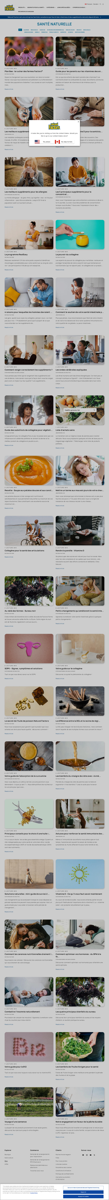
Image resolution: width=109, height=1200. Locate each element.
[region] (54, 1192)
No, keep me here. (67, 142)
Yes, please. (46, 142)
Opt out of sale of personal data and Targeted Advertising (83, 1187)
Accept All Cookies (83, 1196)
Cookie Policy (34, 1193)
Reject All (83, 1192)
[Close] (103, 1192)
